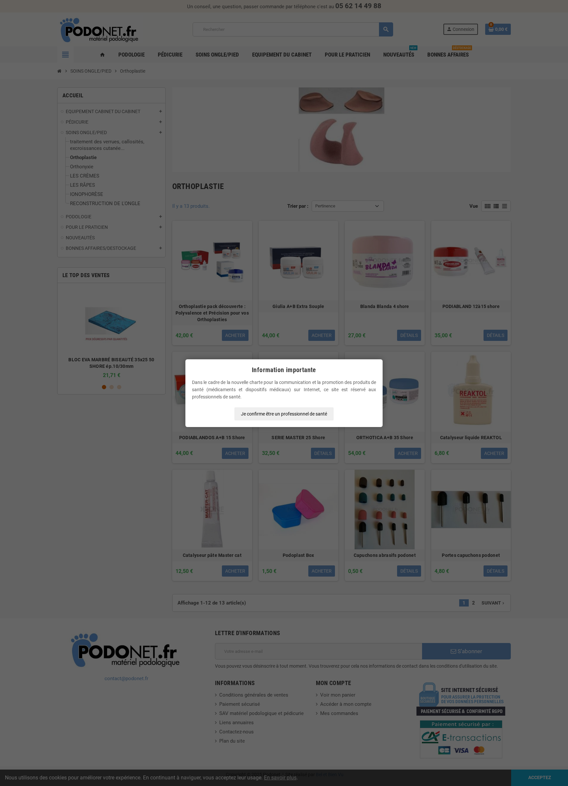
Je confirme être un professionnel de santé (284, 414)
